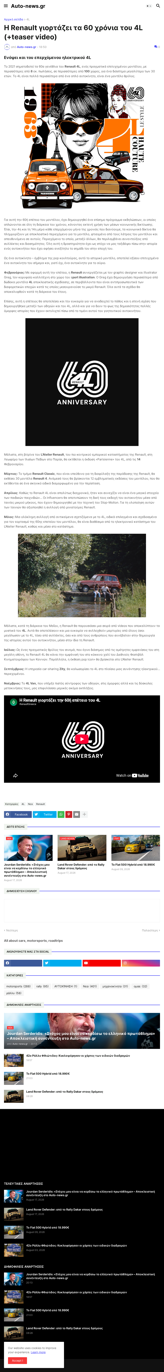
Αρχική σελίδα (13, 19)
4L (28, 19)
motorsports (18, 986)
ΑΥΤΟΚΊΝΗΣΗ (65, 986)
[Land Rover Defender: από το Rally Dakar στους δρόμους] (14, 1096)
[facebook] (23, 963)
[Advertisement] (37, 1145)
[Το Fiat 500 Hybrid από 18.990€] (14, 1078)
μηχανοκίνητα (115, 986)
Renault (40, 803)
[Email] (76, 814)
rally (42, 986)
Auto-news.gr (28, 6)
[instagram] (141, 963)
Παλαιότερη (150, 930)
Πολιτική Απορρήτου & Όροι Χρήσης (27, 1349)
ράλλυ (13, 993)
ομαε (140, 986)
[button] (5, 6)
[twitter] (62, 963)
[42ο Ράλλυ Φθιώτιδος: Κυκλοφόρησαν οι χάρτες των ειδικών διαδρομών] (14, 1060)
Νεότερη (12, 930)
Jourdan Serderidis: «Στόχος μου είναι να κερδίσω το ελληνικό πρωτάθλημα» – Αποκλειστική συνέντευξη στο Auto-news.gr (27, 870)
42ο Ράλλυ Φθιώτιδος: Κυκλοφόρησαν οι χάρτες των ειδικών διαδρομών (78, 1055)
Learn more (38, 1352)
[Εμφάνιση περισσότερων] (84, 814)
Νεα (30, 803)
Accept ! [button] (17, 1360)
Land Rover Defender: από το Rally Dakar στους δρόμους (81, 866)
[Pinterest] (68, 814)
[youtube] (102, 963)
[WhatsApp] (61, 814)
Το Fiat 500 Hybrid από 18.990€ (133, 864)
